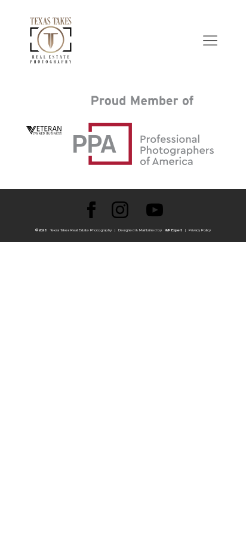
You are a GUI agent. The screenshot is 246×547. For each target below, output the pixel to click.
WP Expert (173, 230)
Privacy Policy (200, 230)
